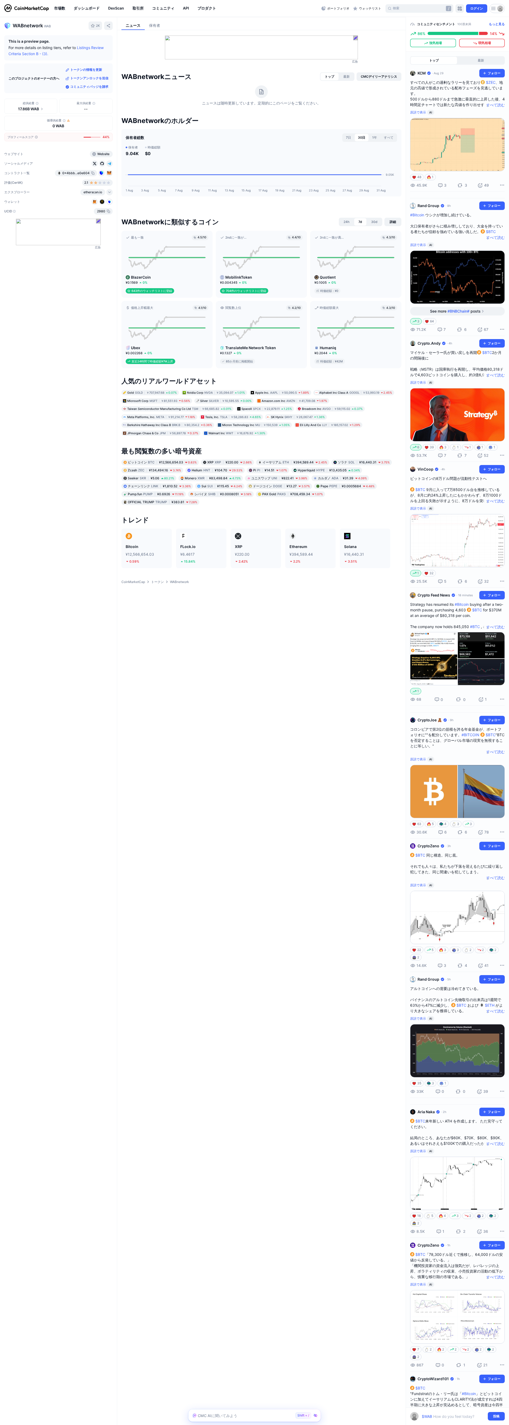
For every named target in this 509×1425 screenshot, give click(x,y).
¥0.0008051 (223, 494)
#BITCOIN (470, 735)
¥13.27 (281, 486)
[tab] (329, 76)
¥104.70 (217, 470)
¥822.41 (279, 478)
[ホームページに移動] (26, 8)
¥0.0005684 (348, 486)
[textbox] (454, 1416)
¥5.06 (151, 478)
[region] (186, 8)
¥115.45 (221, 486)
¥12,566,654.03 (162, 462)
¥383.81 (162, 502)
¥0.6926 (156, 494)
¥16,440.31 (364, 462)
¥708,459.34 (292, 494)
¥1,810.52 (159, 486)
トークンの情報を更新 (86, 70)
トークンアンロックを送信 (89, 78)
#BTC (475, 626)
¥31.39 (342, 478)
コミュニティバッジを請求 (89, 87)
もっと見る (497, 24)
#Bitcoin (417, 215)
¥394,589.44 (294, 462)
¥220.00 (229, 462)
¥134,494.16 (154, 470)
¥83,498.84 (213, 478)
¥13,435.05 (329, 470)
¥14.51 (270, 470)
